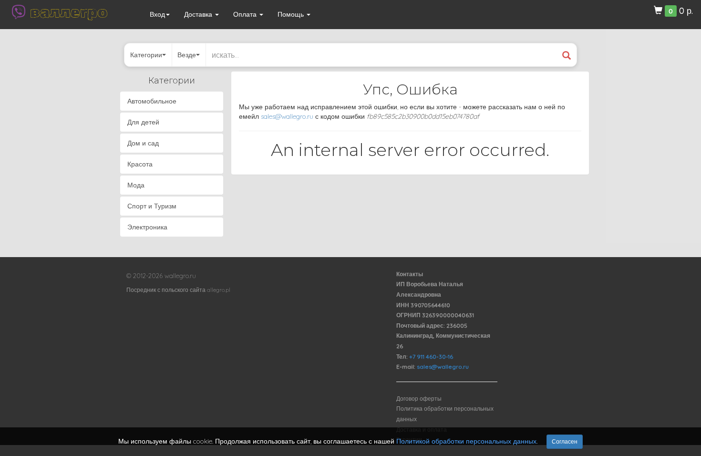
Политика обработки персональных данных (445, 414)
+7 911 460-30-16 (431, 356)
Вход (157, 14)
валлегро (68, 12)
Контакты (409, 274)
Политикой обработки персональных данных (466, 441)
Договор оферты (419, 398)
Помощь (292, 14)
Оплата (245, 14)
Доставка (199, 14)
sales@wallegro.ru (287, 116)
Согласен (564, 441)
